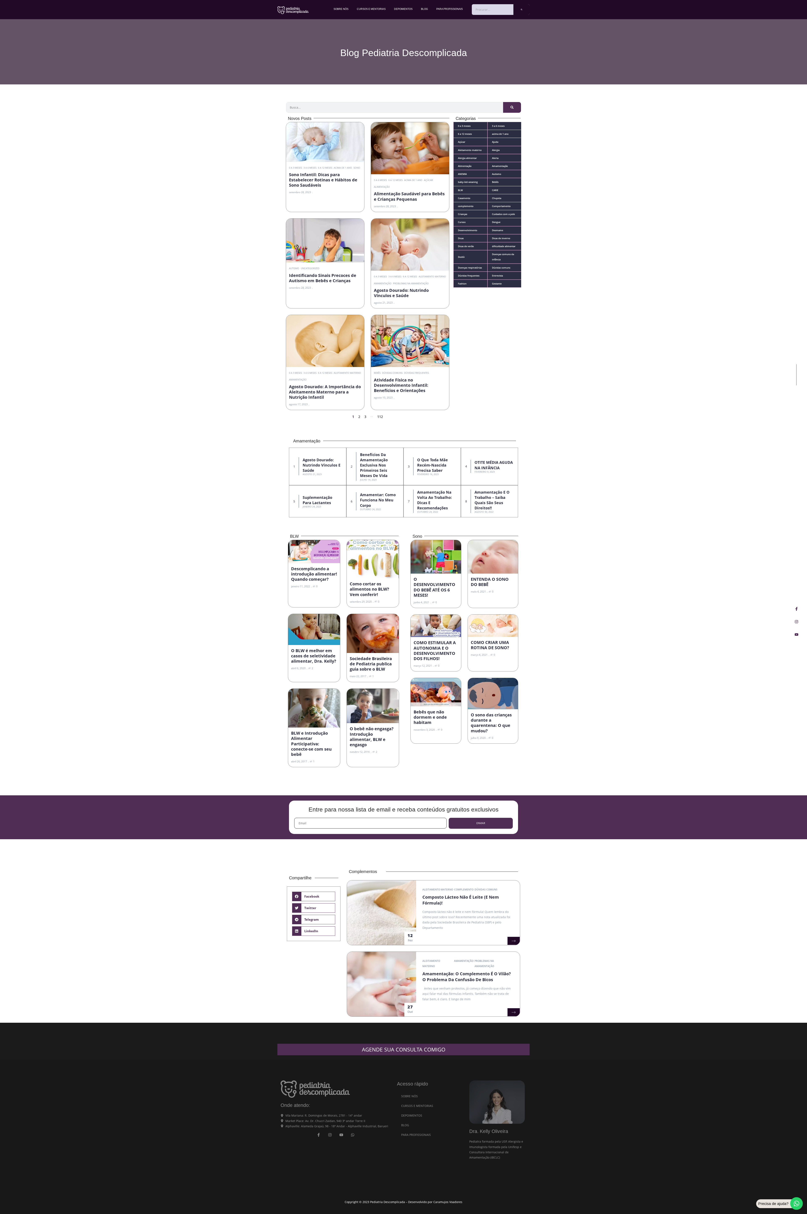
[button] (313, 896)
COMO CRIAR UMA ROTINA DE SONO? (490, 645)
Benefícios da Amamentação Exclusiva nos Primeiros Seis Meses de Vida (374, 465)
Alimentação (382, 186)
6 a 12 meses (325, 167)
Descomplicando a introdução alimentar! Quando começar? (314, 574)
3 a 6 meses (309, 167)
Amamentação (383, 283)
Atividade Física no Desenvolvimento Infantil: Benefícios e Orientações (401, 385)
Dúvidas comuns (392, 372)
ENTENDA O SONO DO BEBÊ (490, 581)
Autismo (294, 268)
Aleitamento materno (432, 276)
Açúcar (428, 180)
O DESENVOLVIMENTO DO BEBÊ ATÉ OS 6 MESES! (434, 587)
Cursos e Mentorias (371, 9)
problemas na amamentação (411, 283)
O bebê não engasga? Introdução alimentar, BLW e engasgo (372, 736)
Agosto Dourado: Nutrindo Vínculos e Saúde (401, 292)
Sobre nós (341, 9)
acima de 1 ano (343, 167)
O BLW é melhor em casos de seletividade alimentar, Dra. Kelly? (313, 656)
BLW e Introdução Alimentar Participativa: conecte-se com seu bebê (311, 743)
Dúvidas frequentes (416, 372)
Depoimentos (403, 9)
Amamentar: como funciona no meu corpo (378, 500)
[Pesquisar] (521, 9)
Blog (424, 9)
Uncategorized (310, 268)
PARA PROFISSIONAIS (449, 9)
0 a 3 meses (295, 167)
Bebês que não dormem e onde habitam (430, 717)
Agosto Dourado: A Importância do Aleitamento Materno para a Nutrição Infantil (325, 392)
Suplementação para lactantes (317, 500)
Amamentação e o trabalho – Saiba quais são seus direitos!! (492, 500)
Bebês (377, 372)
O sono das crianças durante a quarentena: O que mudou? (491, 723)
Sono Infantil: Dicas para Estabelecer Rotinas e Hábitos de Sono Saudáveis (323, 180)
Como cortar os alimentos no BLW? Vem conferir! (369, 589)
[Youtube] (796, 634)
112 (380, 416)
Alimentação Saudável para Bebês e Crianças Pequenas (409, 196)
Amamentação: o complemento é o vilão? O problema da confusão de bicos (466, 976)
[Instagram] (796, 622)
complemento (463, 889)
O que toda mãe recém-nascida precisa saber (432, 465)
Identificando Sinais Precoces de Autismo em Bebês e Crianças (322, 278)
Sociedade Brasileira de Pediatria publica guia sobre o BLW (371, 664)
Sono (356, 167)
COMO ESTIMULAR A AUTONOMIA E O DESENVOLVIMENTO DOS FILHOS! (435, 650)
